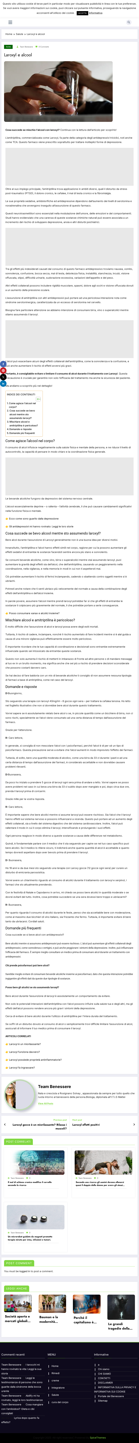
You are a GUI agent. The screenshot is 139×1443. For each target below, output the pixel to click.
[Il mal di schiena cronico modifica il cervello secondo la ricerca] (35, 1162)
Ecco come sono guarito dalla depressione (33, 518)
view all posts (45, 1103)
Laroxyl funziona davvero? (24, 1052)
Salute (8, 46)
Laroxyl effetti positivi (86, 1125)
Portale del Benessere (111, 1396)
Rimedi (55, 1373)
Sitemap (103, 1400)
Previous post (60, 1120)
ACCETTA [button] (82, 13)
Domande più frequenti (22, 433)
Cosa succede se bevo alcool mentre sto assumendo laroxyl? (22, 414)
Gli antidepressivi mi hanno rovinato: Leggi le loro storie (41, 526)
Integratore (58, 1387)
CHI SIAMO (104, 1373)
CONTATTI (104, 1378)
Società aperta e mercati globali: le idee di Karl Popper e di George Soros (17, 1318)
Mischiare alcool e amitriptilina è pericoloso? (24, 423)
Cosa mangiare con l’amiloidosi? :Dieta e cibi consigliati (22, 1409)
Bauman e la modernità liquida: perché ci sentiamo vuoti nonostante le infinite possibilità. (52, 1319)
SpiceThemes (98, 1437)
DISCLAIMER (105, 1382)
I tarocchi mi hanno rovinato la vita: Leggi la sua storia (21, 1369)
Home (55, 1366)
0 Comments (44, 46)
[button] (69, 935)
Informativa (95, 13)
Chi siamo (103, 1369)
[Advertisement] (69, 167)
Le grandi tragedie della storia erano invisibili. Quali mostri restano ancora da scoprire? (119, 1326)
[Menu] (10, 22)
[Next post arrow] (134, 1124)
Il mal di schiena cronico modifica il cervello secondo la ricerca (30, 1184)
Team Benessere (26, 46)
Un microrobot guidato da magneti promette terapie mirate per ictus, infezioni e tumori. (30, 1238)
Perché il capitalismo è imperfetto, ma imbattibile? (85, 1320)
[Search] (129, 22)
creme (55, 1380)
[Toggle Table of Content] (37, 399)
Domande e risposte (20, 429)
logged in (24, 1271)
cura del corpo (60, 1402)
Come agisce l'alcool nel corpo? (22, 405)
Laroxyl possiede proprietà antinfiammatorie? (35, 1059)
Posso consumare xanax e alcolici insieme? (34, 613)
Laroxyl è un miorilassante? (25, 1044)
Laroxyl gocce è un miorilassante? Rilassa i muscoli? (40, 1127)
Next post (77, 1120)
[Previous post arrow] (5, 1124)
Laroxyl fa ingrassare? (22, 1067)
